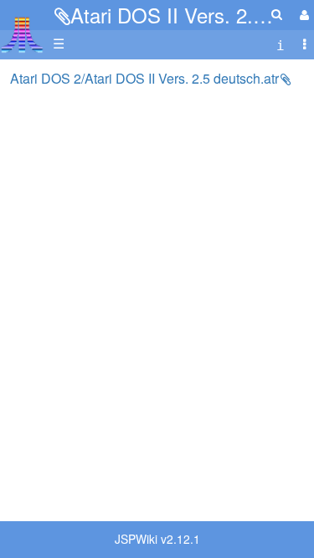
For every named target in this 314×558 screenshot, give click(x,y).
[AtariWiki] (22, 29)
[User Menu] (302, 14)
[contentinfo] (280, 44)
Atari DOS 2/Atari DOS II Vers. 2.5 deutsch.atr (144, 78)
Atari (22, 34)
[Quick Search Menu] (277, 14)
